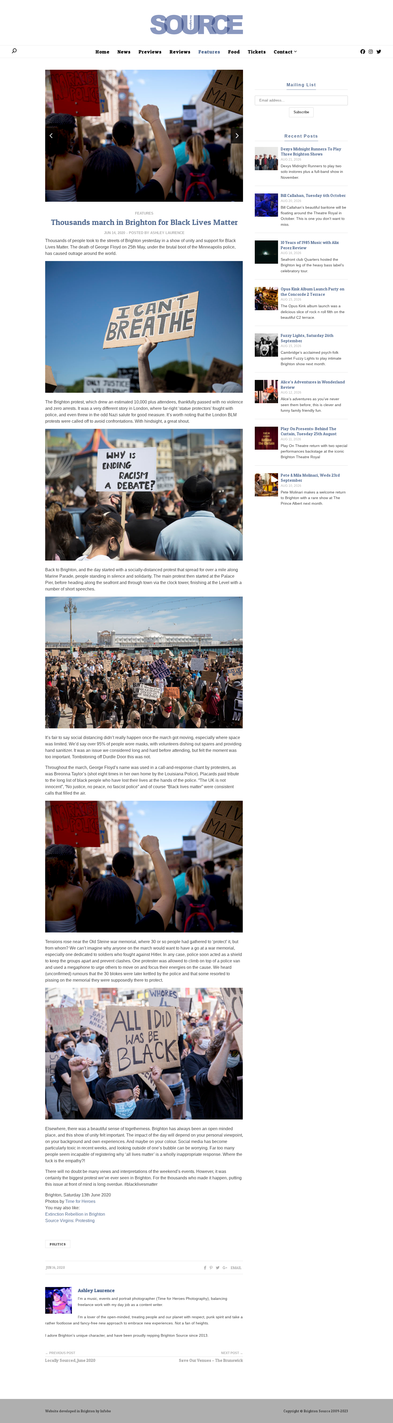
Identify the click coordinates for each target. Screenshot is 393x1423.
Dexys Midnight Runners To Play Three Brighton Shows (311, 151)
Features (144, 213)
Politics (58, 1244)
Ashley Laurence (167, 233)
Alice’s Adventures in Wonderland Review (313, 384)
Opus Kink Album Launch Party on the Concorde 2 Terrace (312, 291)
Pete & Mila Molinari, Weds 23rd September (310, 478)
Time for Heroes (80, 1201)
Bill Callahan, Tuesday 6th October (313, 195)
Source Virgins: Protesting (70, 1220)
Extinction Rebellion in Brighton (75, 1214)
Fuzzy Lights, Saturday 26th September (307, 338)
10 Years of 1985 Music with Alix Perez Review (310, 245)
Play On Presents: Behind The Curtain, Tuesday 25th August (309, 431)
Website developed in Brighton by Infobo (78, 1411)
